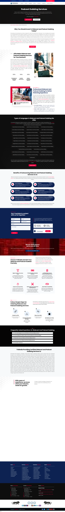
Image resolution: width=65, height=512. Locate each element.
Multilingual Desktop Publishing (26, 477)
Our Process (46, 468)
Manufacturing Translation (37, 475)
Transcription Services (25, 470)
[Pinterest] (52, 509)
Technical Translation (36, 477)
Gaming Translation (36, 478)
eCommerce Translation (37, 467)
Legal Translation (36, 469)
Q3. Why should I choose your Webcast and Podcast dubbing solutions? (24, 337)
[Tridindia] (14, 3)
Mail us (48, 231)
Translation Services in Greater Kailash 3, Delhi (46, 494)
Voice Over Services (25, 475)
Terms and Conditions (47, 478)
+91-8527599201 (36, 16)
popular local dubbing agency (24, 203)
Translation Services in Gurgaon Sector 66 (45, 489)
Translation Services (25, 467)
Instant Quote (13, 476)
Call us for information (40, 230)
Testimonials (13, 469)
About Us (12, 467)
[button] (32, 333)
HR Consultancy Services (25, 479)
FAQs (45, 467)
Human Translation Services (26, 478)
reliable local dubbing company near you (20, 65)
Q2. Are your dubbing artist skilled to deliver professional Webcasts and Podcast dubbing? (27, 335)
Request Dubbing (13, 475)
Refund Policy (46, 476)
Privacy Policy (47, 477)
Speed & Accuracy (47, 469)
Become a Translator (47, 470)
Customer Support (47, 475)
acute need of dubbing (32, 161)
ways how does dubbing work (43, 99)
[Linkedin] (48, 509)
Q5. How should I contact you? (18, 342)
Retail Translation (36, 470)
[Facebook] (42, 509)
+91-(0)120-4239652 (14, 493)
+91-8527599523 (40, 231)
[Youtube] (50, 509)
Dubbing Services (24, 468)
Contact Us (12, 470)
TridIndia (16, 509)
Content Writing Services (25, 476)
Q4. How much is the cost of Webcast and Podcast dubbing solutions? (24, 340)
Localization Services (25, 469)
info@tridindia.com (13, 494)
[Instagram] (46, 509)
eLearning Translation (37, 468)
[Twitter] (44, 509)
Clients (12, 468)
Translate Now (50, 0)
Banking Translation (36, 476)
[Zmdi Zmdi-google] (54, 509)
